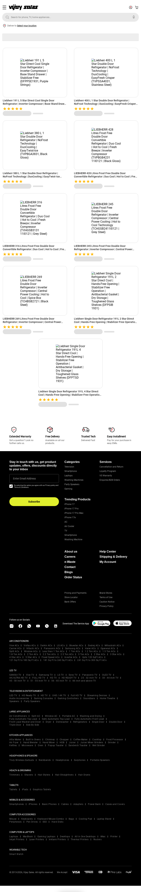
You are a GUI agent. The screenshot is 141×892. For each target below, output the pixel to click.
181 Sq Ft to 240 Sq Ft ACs (58, 660)
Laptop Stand (104, 819)
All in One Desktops (85, 836)
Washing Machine (73, 539)
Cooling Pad (85, 819)
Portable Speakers (100, 760)
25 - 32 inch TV (89, 678)
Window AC (51, 716)
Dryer (48, 722)
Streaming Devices (97, 695)
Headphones (62, 760)
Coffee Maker (80, 739)
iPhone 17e (70, 517)
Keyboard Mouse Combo (50, 819)
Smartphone (70, 471)
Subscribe (34, 501)
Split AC (36, 716)
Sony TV (73, 675)
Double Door (115, 722)
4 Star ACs (15, 657)
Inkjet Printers (16, 839)
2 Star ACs (99, 654)
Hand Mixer (49, 742)
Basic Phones (49, 804)
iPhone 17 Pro (71, 508)
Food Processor (114, 739)
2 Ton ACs (32, 654)
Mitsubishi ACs (113, 645)
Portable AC (68, 716)
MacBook (28, 836)
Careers (69, 556)
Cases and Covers (115, 804)
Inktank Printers (57, 839)
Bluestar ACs (76, 645)
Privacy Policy (106, 606)
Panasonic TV (89, 675)
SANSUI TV (15, 675)
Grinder (112, 742)
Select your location (27, 25)
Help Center (108, 551)
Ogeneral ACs (108, 648)
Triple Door (15, 725)
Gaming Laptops (46, 836)
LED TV (13, 695)
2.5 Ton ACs (67, 654)
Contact (69, 567)
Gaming (68, 489)
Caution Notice (107, 601)
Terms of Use (106, 597)
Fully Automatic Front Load (89, 719)
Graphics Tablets (42, 789)
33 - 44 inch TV (110, 678)
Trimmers (14, 775)
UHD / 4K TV (59, 695)
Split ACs (14, 651)
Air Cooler (69, 526)
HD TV (53, 678)
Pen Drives (32, 822)
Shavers (28, 775)
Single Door (98, 722)
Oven (40, 745)
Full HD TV (76, 695)
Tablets (13, 789)
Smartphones (16, 804)
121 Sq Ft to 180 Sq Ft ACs (24, 660)
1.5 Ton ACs (108, 651)
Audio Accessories (19, 698)
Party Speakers (71, 484)
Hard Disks (57, 822)
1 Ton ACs (74, 651)
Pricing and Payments (75, 593)
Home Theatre (107, 698)
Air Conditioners (18, 716)
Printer (114, 836)
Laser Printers (36, 839)
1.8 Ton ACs (15, 654)
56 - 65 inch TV (59, 680)
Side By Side (32, 725)
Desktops (65, 836)
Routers (97, 839)
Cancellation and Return (111, 466)
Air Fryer (14, 742)
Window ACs (31, 651)
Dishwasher (62, 722)
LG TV (60, 675)
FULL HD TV (38, 678)
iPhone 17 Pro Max (73, 513)
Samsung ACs (72, 648)
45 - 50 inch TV (17, 680)
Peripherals (15, 822)
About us (70, 551)
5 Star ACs (31, 657)
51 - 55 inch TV (38, 680)
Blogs (68, 572)
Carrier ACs (15, 648)
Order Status (73, 577)
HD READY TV (69, 678)
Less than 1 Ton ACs (53, 651)
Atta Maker (15, 739)
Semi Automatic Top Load (56, 719)
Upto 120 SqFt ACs (92, 657)
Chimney (50, 739)
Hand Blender (30, 742)
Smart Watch (16, 854)
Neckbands (45, 760)
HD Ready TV (29, 695)
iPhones (33, 804)
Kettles (13, 745)
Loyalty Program (108, 471)
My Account (108, 561)
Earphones (80, 760)
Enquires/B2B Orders (110, 480)
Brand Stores (106, 593)
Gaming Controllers (68, 698)
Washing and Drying (91, 716)
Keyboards (27, 819)
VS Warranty (106, 475)
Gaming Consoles (43, 698)
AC (65, 522)
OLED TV (106, 675)
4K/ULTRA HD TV (18, 678)
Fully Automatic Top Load (23, 719)
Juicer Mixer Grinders (91, 742)
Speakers (14, 701)
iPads (25, 789)
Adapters (78, 804)
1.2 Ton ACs (91, 651)
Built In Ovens (33, 739)
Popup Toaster (56, 745)
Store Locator (71, 597)
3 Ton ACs (83, 654)
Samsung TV (46, 675)
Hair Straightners (64, 775)
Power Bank (94, 804)
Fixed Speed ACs (51, 657)
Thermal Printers (80, 839)
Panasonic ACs (52, 648)
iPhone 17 (69, 504)
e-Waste (69, 561)
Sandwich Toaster (78, 745)
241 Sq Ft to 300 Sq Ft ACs (91, 660)
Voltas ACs (30, 645)
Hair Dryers (84, 775)
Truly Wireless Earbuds (21, 760)
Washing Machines (73, 480)
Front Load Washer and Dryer (25, 722)
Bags (71, 819)
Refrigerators (80, 722)
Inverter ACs (70, 657)
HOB (62, 742)
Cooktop (97, 739)
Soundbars (89, 698)
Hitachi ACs (32, 648)
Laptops (68, 475)
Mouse (13, 819)
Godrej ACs (94, 645)
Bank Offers (70, 601)
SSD (45, 822)
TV (65, 530)
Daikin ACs (46, 645)
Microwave (27, 745)
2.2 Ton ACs (49, 654)
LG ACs (61, 645)
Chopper (64, 739)
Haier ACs (90, 648)
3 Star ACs (116, 654)
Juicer (72, 742)
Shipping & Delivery (113, 556)
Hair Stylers (44, 775)
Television (69, 466)
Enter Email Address (24, 478)
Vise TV (30, 675)
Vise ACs (14, 645)
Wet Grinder (98, 745)
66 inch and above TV (84, 680)
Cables (65, 804)
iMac (103, 836)
